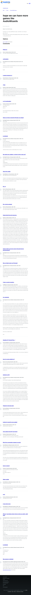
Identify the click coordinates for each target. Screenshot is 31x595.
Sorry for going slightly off (8, 359)
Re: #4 (4, 186)
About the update (6, 171)
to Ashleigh (5, 136)
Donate (4, 579)
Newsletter (4, 584)
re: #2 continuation (7, 101)
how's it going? (6, 465)
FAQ (3, 585)
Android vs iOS (6, 374)
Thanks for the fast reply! (8, 405)
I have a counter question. (8, 282)
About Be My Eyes (5, 580)
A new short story (7, 503)
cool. (4, 494)
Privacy (15, 591)
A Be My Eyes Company (19, 591)
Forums (7, 10)
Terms (12, 591)
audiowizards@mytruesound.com (7, 569)
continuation (5, 59)
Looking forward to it (7, 75)
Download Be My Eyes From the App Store (6, 582)
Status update (6, 479)
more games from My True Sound (10, 431)
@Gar (4, 84)
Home (3, 10)
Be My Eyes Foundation (6, 578)
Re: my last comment (7, 204)
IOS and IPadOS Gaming (13, 10)
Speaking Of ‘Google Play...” (9, 340)
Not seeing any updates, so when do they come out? (14, 154)
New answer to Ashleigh (8, 559)
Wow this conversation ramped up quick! (12, 442)
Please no (5, 49)
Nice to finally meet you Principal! (10, 263)
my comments (6, 297)
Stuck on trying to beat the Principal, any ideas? (13, 117)
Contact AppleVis (5, 587)
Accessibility (9, 591)
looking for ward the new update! (10, 422)
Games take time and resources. (10, 215)
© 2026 (26, 590)
